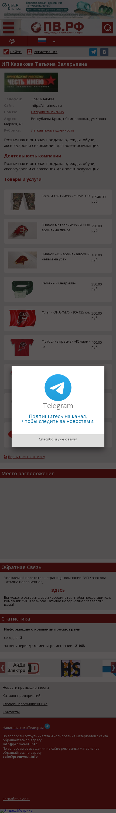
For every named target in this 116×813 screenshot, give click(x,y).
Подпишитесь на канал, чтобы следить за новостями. (58, 418)
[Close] (104, 366)
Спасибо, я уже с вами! (58, 439)
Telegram (58, 405)
